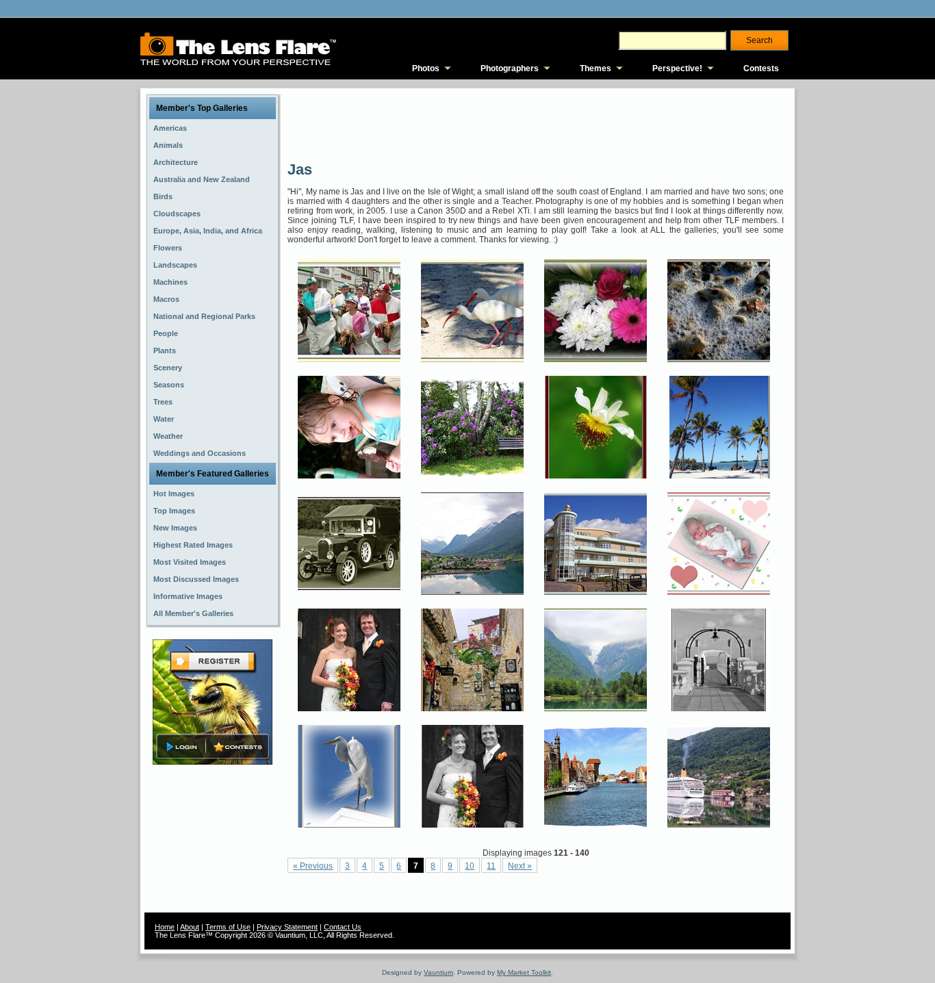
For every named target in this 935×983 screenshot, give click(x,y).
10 (469, 866)
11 (491, 866)
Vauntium (438, 972)
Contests (761, 68)
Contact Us (342, 927)
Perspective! (677, 68)
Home (165, 927)
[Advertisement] (536, 123)
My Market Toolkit (524, 972)
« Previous (313, 866)
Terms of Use (228, 927)
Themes (595, 68)
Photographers (510, 68)
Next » (520, 866)
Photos (425, 68)
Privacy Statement (287, 927)
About (189, 927)
